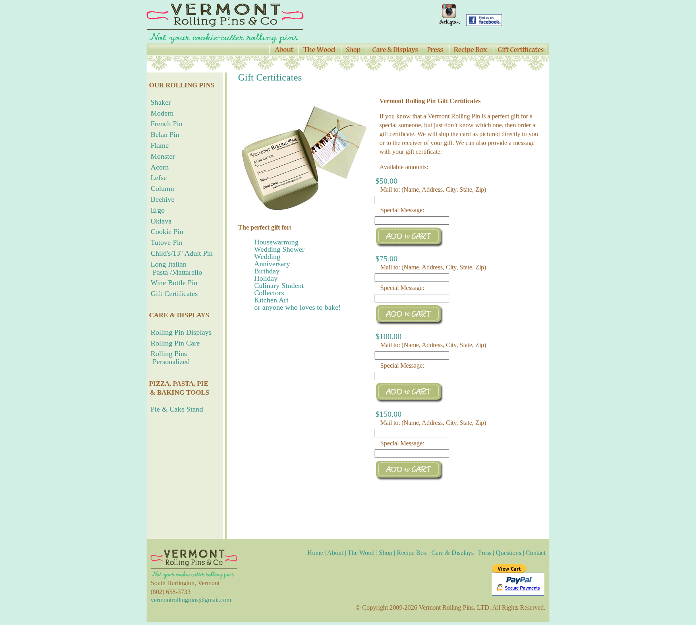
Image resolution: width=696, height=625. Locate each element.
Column (162, 188)
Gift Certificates (174, 294)
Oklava (161, 221)
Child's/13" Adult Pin (182, 253)
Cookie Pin (167, 232)
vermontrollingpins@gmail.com (191, 599)
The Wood (361, 552)
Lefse (159, 178)
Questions (508, 552)
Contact (535, 552)
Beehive (162, 199)
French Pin (166, 124)
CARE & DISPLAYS (179, 315)
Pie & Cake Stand (177, 409)
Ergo (158, 210)
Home (316, 552)
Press (484, 552)
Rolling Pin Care (175, 343)
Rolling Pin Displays (181, 332)
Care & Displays (452, 552)
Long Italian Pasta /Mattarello (174, 268)
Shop (385, 552)
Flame (160, 145)
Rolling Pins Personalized (168, 358)
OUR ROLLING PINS (181, 85)
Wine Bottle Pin (174, 283)
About (335, 552)
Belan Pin (165, 134)
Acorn (160, 167)
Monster (163, 156)
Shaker (161, 102)
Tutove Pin (166, 242)
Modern (162, 113)
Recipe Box (412, 552)
